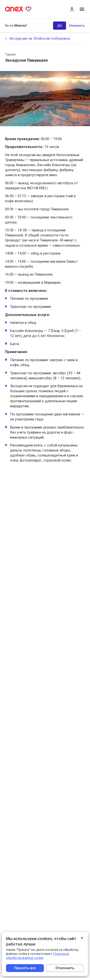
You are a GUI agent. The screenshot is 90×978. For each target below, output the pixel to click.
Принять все (25, 968)
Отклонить (65, 968)
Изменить (77, 25)
